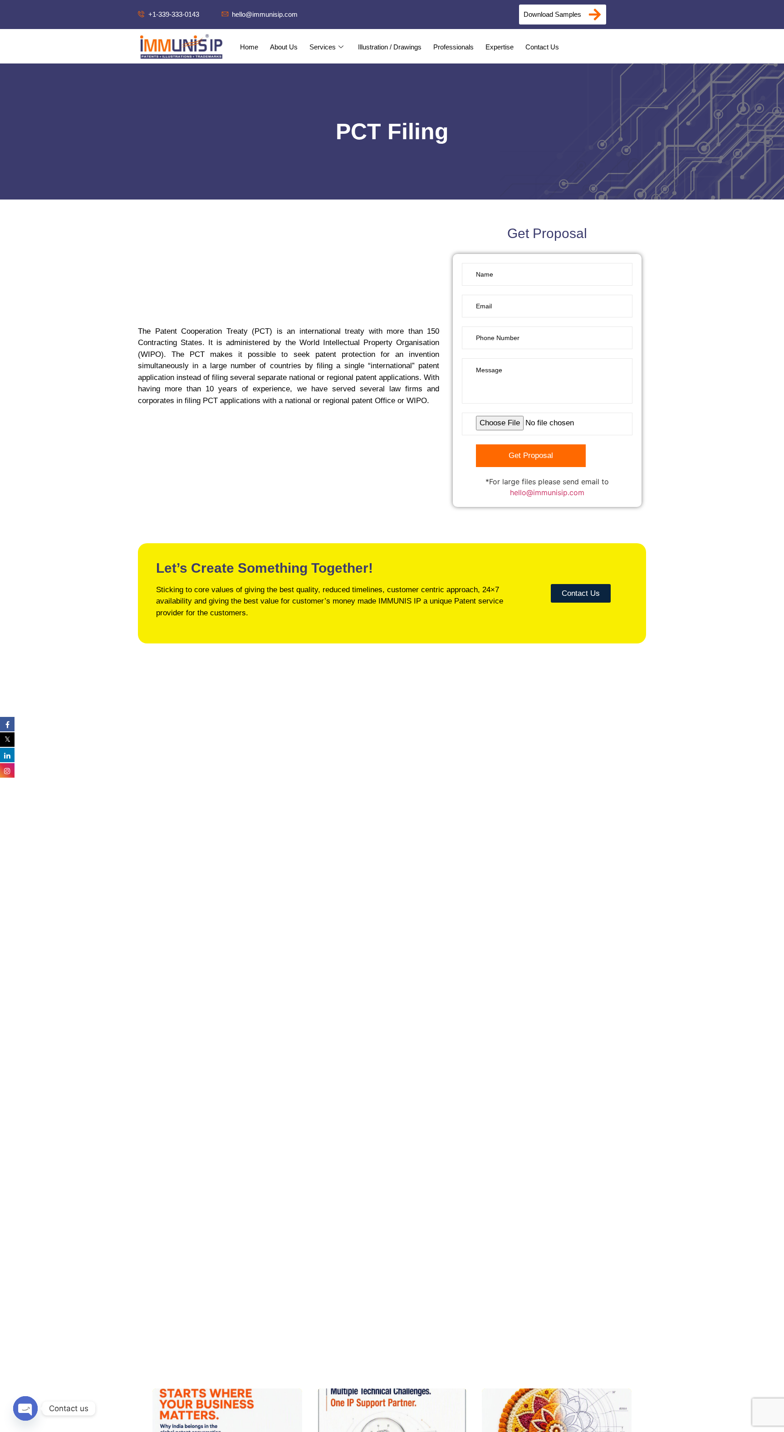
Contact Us (542, 47)
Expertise (499, 47)
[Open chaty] (25, 1408)
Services (322, 47)
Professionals (453, 47)
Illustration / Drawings (389, 47)
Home (249, 47)
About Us (284, 47)
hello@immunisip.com (547, 492)
